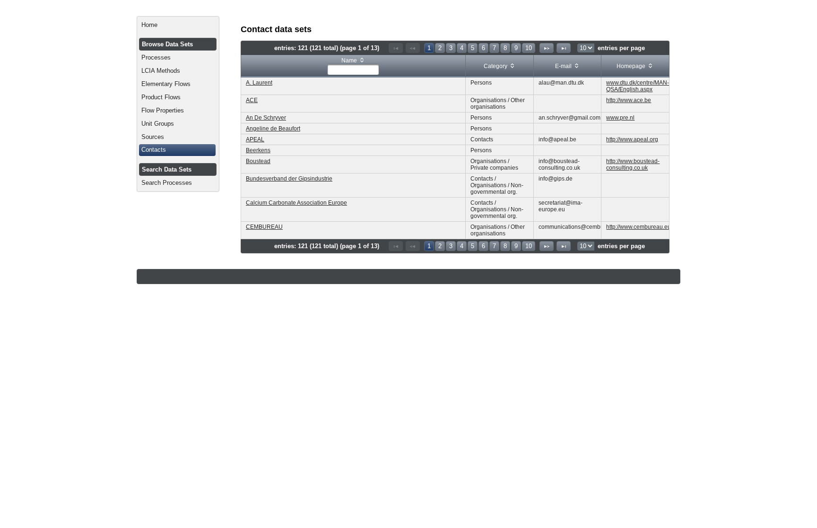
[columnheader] (353, 66)
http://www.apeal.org (632, 139)
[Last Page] (563, 48)
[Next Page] (546, 48)
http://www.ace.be (628, 100)
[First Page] (396, 48)
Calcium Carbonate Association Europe (296, 202)
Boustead (258, 161)
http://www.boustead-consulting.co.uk (633, 164)
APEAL (255, 139)
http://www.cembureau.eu (638, 227)
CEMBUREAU (264, 227)
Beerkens (258, 150)
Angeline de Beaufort (273, 128)
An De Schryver (266, 117)
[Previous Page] (413, 48)
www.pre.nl (620, 117)
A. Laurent (259, 82)
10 (528, 48)
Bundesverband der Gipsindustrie (289, 178)
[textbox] (353, 69)
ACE (252, 100)
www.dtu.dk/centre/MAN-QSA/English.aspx (637, 86)
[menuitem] (178, 25)
